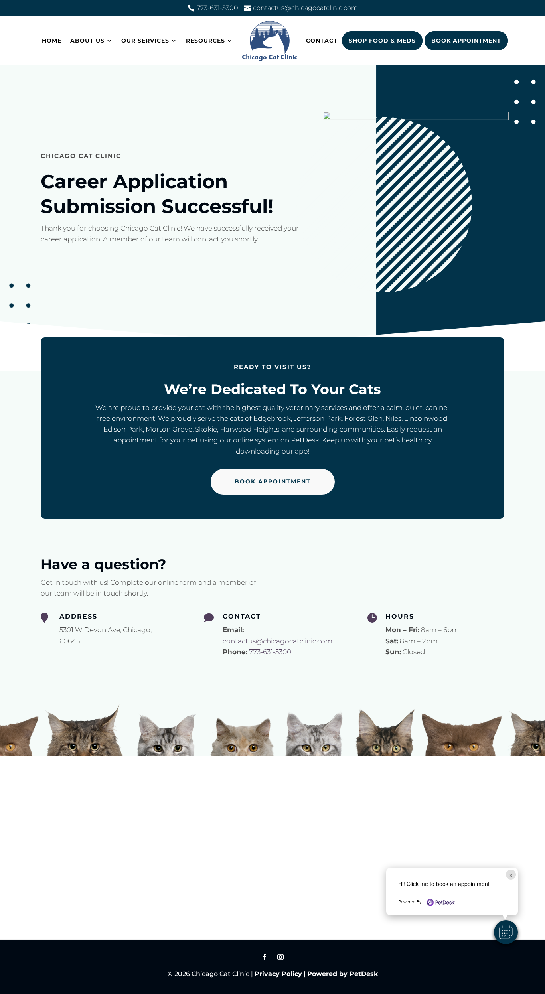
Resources (205, 40)
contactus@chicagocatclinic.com (277, 641)
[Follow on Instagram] (280, 957)
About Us (87, 40)
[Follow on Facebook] (264, 957)
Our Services (145, 40)
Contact (322, 40)
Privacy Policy (278, 974)
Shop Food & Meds (382, 40)
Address (78, 616)
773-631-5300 (270, 652)
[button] (506, 932)
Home (51, 40)
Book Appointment (466, 40)
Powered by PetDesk (342, 974)
